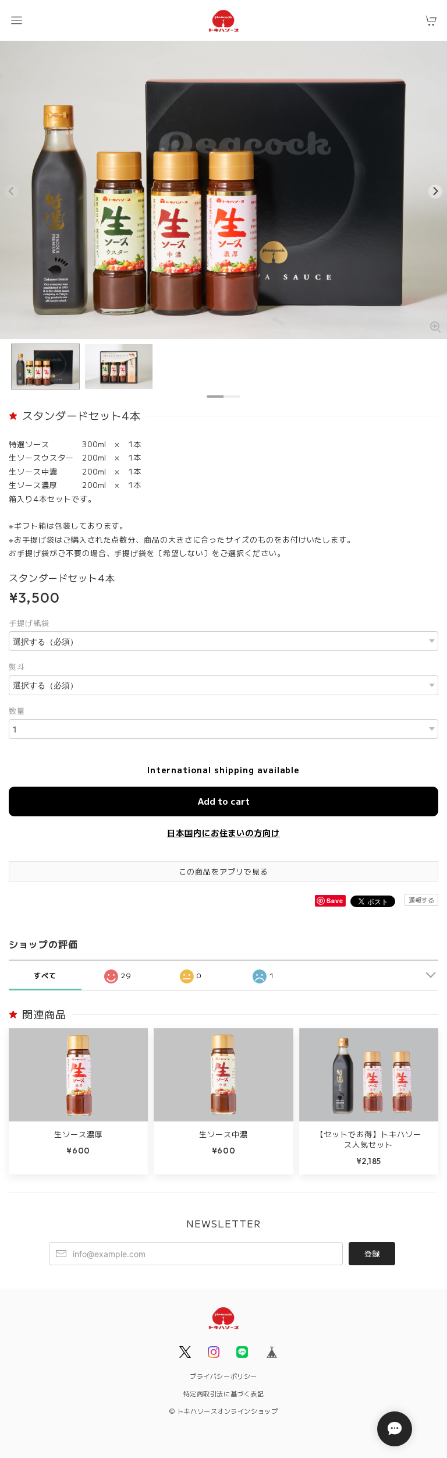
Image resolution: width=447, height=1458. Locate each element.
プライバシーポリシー (223, 1376)
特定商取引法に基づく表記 (223, 1393)
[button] (16, 20)
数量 (17, 710)
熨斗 (17, 666)
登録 (371, 1253)
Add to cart (224, 801)
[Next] (435, 192)
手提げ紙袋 (29, 622)
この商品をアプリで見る (223, 871)
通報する (421, 899)
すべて (45, 975)
